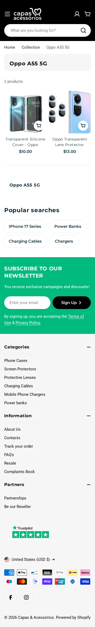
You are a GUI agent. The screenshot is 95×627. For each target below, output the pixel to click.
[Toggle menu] (7, 14)
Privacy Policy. (28, 322)
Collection (31, 47)
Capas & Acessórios (36, 617)
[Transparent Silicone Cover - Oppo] (25, 112)
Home (9, 47)
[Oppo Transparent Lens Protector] (70, 112)
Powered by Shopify (73, 617)
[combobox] (47, 30)
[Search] (83, 30)
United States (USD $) (31, 559)
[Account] (77, 14)
